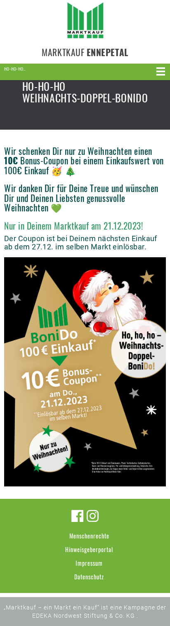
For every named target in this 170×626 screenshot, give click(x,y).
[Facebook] (77, 516)
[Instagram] (92, 516)
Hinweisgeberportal (89, 549)
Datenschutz (89, 576)
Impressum (89, 563)
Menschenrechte (89, 535)
